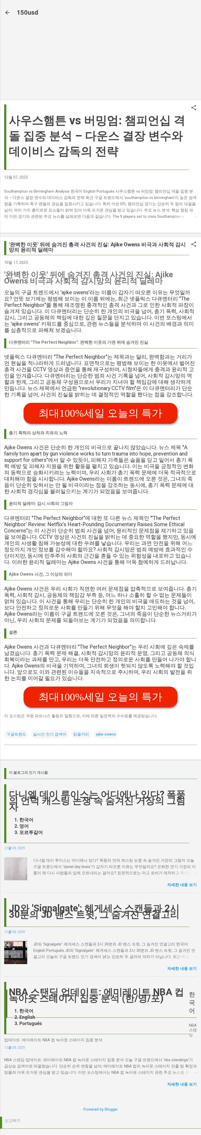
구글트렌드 (16, 734)
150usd (27, 12)
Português (30, 1023)
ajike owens (106, 734)
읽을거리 (81, 734)
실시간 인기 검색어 (49, 734)
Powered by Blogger (100, 1109)
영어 (24, 826)
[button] (194, 108)
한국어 (26, 819)
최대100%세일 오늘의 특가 (100, 413)
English (27, 1017)
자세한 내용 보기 (182, 884)
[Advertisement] (100, 59)
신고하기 (12, 1120)
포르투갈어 (31, 832)
